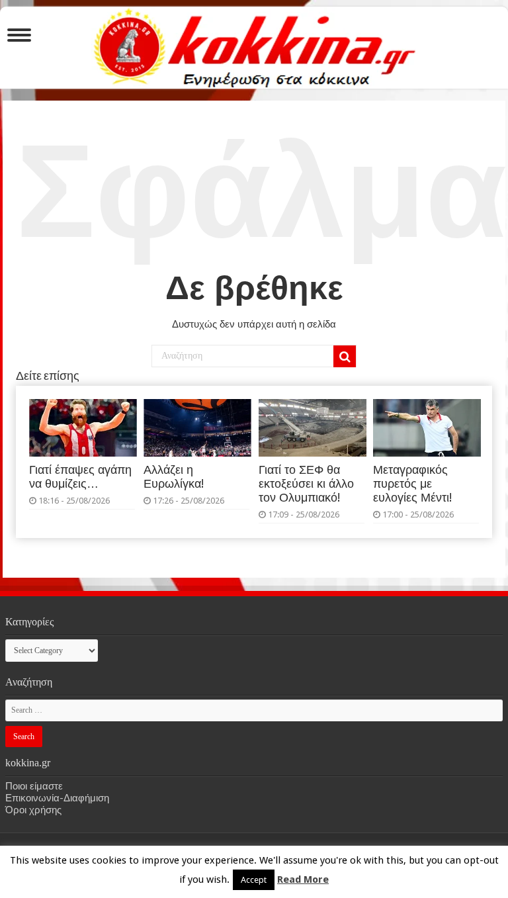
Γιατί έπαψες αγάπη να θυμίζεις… (80, 476)
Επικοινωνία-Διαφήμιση (57, 798)
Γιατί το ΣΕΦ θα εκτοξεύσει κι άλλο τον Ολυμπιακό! (306, 483)
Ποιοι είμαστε (34, 786)
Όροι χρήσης (33, 810)
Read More (303, 879)
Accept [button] (254, 880)
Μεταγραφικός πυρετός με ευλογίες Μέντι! (412, 483)
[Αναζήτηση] (344, 356)
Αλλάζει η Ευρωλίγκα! (174, 476)
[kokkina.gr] (254, 45)
